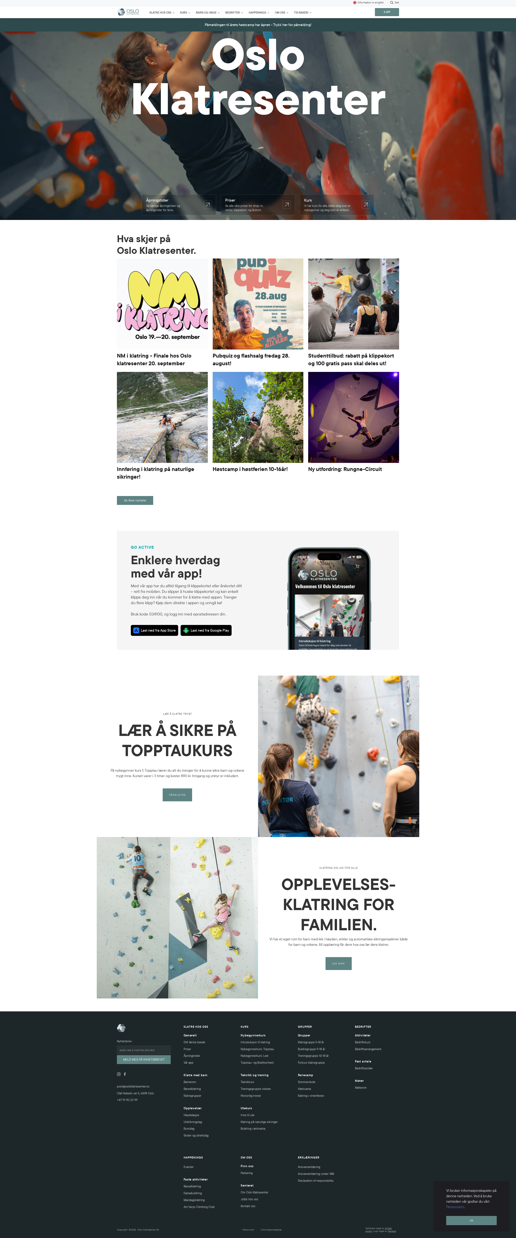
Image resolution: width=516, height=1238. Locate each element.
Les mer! (338, 963)
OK (471, 1220)
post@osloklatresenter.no (133, 1086)
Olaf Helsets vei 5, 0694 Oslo (135, 1093)
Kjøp (387, 12)
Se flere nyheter (135, 500)
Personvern (455, 1207)
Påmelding (177, 794)
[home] (128, 12)
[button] (161, 12)
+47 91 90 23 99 (127, 1100)
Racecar (392, 1231)
